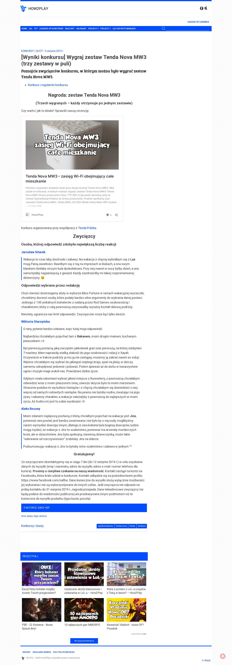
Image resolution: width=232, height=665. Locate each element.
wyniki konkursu (105, 526)
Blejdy (208, 660)
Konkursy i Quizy (32, 51)
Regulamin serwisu (42, 652)
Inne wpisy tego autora (34, 516)
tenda (132, 526)
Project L (105, 29)
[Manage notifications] (223, 656)
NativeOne (84, 634)
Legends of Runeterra (51, 29)
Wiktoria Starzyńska (35, 321)
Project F (93, 29)
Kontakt (27, 652)
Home (24, 29)
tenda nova (121, 526)
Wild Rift (69, 29)
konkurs (142, 526)
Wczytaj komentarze (84, 641)
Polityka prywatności (64, 652)
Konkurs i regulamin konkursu (48, 85)
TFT (36, 29)
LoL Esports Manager (124, 29)
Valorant (81, 29)
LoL (30, 29)
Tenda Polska (87, 228)
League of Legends (198, 22)
